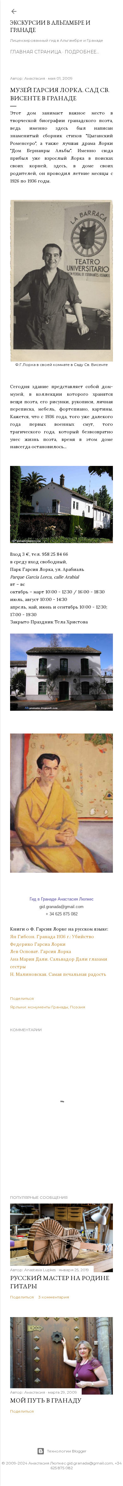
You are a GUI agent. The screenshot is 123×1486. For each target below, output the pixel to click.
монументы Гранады (48, 1007)
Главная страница (35, 52)
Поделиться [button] (22, 998)
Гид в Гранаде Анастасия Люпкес (62, 899)
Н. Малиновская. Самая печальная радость (58, 974)
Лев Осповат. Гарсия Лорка (40, 951)
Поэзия (77, 1007)
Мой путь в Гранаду (45, 1400)
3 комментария (53, 1297)
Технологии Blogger (66, 1451)
